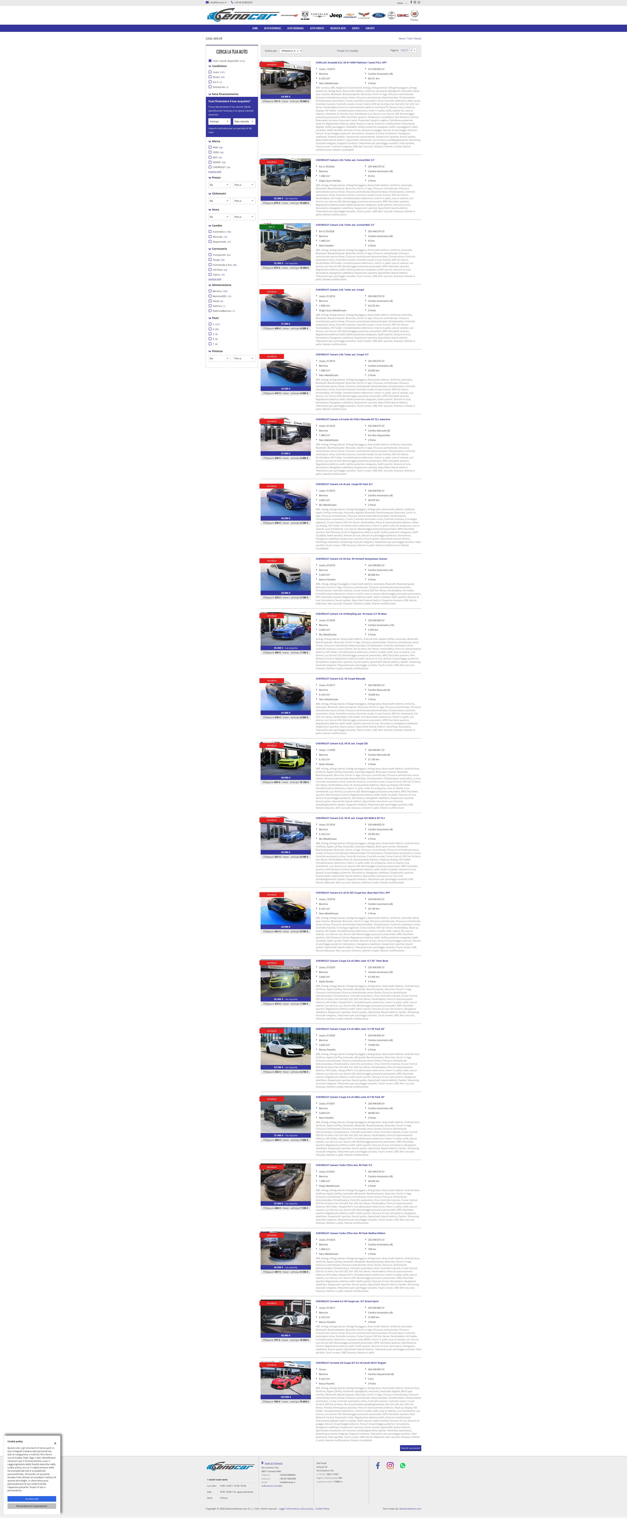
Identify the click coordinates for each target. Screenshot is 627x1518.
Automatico (222, 231)
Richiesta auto (338, 28)
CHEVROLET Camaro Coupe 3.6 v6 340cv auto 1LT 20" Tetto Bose (352, 960)
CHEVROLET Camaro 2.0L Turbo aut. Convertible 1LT (345, 159)
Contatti (370, 28)
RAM (218, 147)
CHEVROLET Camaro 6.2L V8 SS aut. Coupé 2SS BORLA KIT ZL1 (350, 818)
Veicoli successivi (410, 1448)
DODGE (219, 162)
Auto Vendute (317, 28)
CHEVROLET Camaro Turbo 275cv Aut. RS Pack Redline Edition (350, 1233)
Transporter (222, 254)
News (400, 3)
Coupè (219, 259)
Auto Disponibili (272, 28)
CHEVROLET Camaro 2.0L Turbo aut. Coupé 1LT (342, 354)
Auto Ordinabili (295, 28)
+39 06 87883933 (243, 2)
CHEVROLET (221, 167)
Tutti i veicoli (414, 38)
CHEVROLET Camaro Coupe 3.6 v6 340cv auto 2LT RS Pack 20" (350, 1096)
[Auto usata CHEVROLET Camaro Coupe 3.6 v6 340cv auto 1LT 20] (286, 978)
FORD (218, 152)
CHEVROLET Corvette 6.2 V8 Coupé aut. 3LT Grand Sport (347, 1301)
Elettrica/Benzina (224, 310)
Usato (219, 72)
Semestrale (221, 87)
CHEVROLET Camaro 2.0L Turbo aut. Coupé (340, 289)
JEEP (217, 157)
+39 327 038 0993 (288, 1478)
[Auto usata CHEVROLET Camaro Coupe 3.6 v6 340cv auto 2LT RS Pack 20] (286, 1114)
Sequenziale (222, 241)
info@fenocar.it (217, 2)
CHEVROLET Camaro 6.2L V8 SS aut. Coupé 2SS (342, 743)
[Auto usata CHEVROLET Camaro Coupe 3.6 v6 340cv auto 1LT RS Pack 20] (286, 1046)
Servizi (355, 28)
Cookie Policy (322, 1508)
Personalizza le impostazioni (31, 1506)
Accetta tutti (32, 1498)
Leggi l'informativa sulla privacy (296, 1508)
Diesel (218, 301)
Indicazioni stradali (271, 1485)
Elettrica (219, 305)
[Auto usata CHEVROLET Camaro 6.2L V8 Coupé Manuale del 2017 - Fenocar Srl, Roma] (286, 694)
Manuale (220, 236)
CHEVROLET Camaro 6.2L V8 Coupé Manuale (340, 678)
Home (255, 28)
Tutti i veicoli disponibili (229, 60)
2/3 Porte (220, 269)
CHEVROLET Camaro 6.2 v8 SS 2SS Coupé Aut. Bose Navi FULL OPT (353, 892)
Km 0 (217, 82)
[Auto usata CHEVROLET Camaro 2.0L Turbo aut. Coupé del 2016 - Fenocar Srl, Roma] (286, 305)
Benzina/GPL (222, 296)
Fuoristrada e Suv (225, 264)
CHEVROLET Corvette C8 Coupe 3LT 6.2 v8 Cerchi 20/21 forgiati (351, 1362)
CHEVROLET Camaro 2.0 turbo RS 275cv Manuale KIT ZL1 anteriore (353, 419)
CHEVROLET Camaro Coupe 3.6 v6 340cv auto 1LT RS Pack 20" (350, 1028)
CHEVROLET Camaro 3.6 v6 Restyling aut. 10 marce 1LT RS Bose (351, 613)
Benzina (220, 291)
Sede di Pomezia (274, 1463)
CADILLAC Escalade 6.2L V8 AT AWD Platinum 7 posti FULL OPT (351, 62)
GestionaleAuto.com (410, 1508)
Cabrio (219, 274)
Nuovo (219, 77)
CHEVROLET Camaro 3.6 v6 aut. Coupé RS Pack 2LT (344, 484)
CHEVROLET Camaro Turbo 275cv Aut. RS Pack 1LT (344, 1165)
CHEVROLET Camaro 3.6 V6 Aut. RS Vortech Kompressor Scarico (351, 558)
